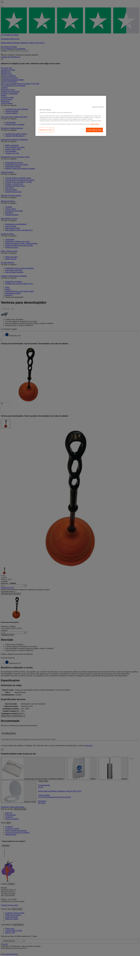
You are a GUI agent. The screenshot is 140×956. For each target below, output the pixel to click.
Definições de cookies (46, 130)
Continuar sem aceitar (98, 107)
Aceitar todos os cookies (94, 130)
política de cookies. (94, 124)
